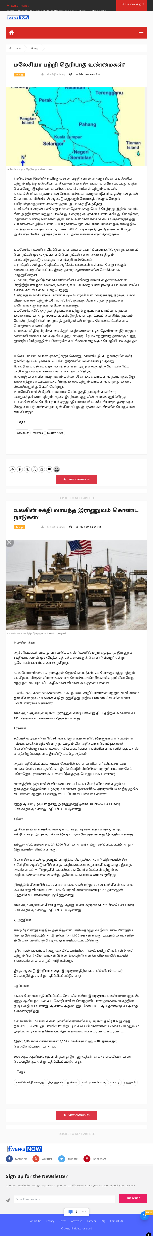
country (114, 1082)
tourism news (55, 433)
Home (17, 48)
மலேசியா (22, 433)
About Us (35, 1221)
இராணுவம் (55, 1082)
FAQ (103, 1221)
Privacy (50, 1221)
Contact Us (116, 1221)
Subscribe (133, 1198)
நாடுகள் (72, 1082)
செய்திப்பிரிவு (55, 74)
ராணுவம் (129, 1082)
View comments (78, 479)
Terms (62, 1221)
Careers (91, 1221)
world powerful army (93, 1082)
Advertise (76, 1221)
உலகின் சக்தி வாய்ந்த (30, 1082)
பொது (34, 48)
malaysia (38, 433)
